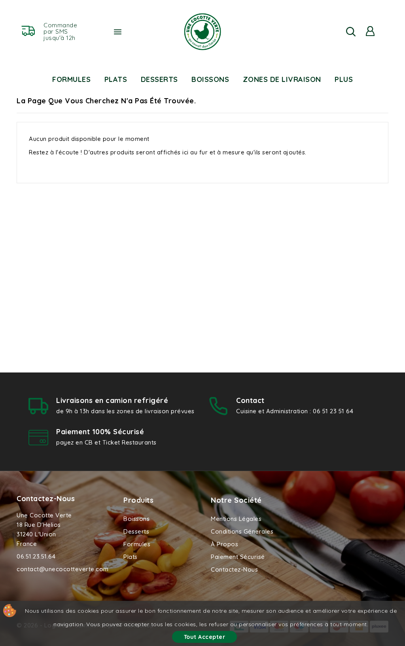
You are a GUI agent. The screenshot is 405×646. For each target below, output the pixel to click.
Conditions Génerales (242, 531)
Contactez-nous (46, 498)
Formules (71, 79)
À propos (224, 544)
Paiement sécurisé (238, 556)
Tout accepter (204, 636)
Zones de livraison (282, 79)
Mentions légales (236, 518)
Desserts (159, 79)
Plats (115, 79)
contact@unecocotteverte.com (63, 569)
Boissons (210, 79)
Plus (344, 79)
